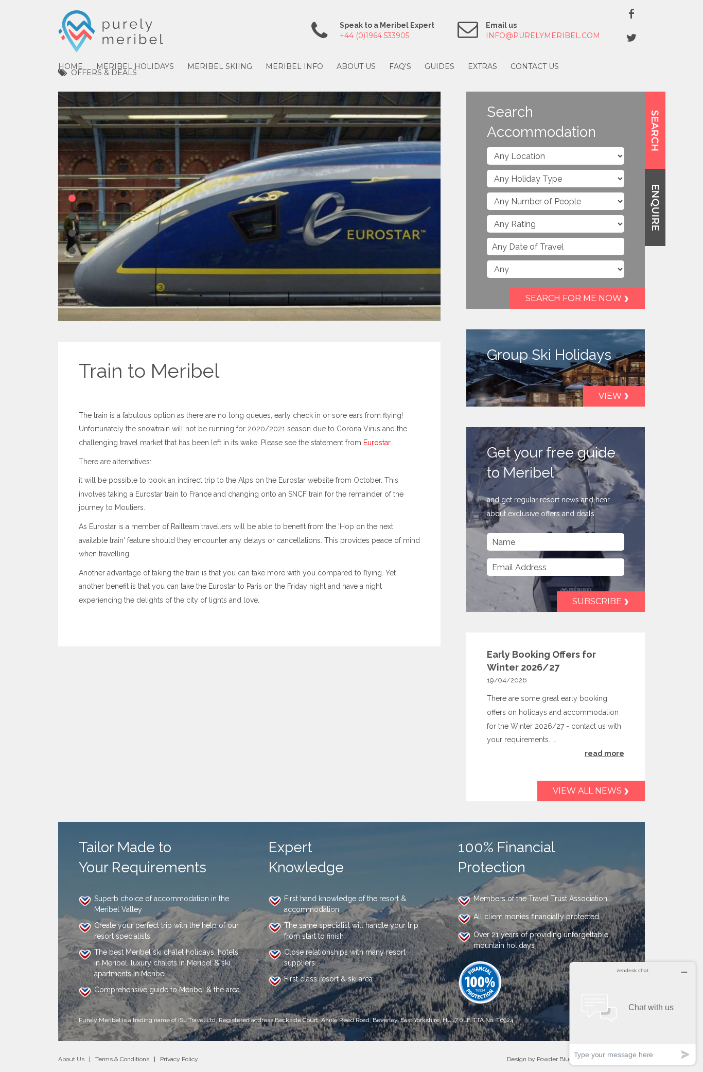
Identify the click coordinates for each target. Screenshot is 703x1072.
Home (70, 66)
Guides (439, 66)
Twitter (631, 37)
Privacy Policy (179, 1059)
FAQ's (400, 66)
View (610, 396)
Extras (482, 66)
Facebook (631, 13)
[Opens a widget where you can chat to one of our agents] (632, 1013)
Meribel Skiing (219, 66)
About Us (356, 66)
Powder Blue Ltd (560, 1059)
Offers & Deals (104, 72)
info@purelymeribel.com (543, 35)
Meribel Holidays (135, 66)
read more (604, 753)
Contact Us (535, 66)
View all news (587, 791)
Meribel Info (294, 66)
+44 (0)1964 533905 (374, 35)
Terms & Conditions (122, 1059)
